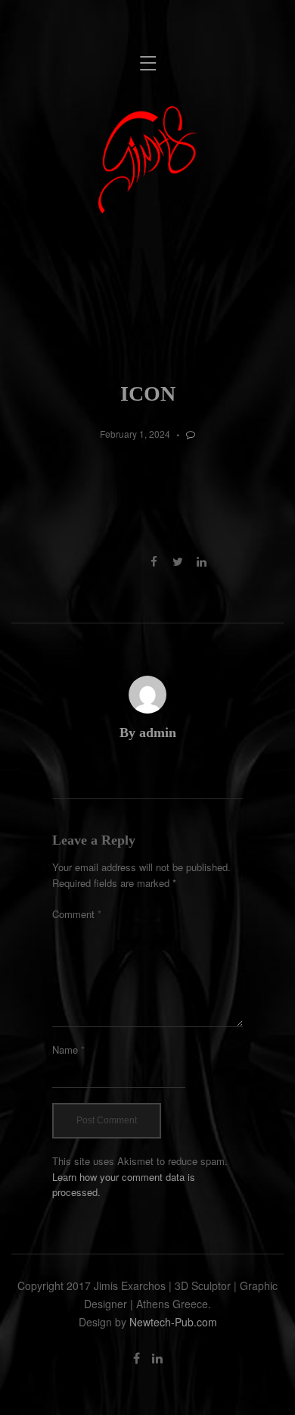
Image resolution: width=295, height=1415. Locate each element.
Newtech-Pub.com (173, 1321)
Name (68, 1049)
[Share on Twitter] (177, 561)
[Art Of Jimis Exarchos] (147, 158)
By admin (148, 732)
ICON (147, 393)
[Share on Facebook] (154, 561)
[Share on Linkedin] (201, 561)
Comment (76, 914)
